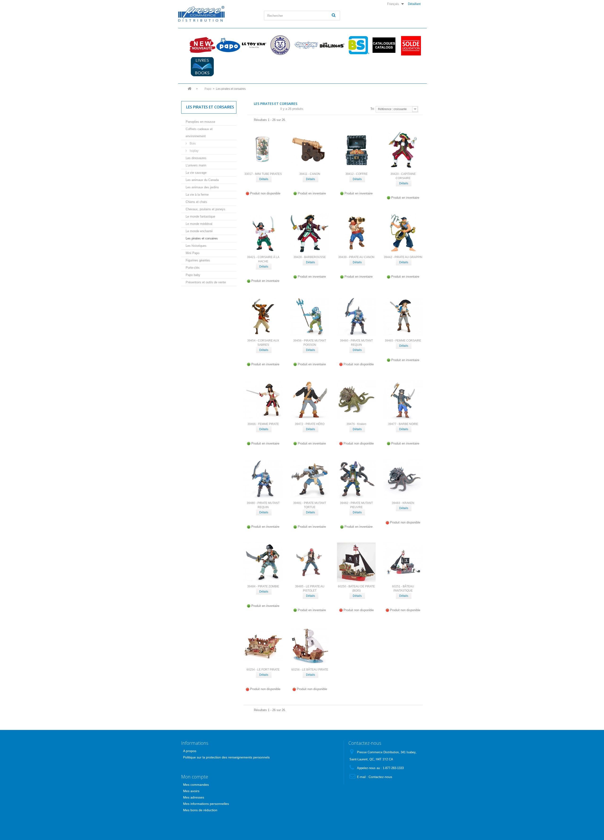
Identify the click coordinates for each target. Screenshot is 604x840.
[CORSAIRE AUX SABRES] (263, 316)
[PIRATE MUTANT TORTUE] (310, 479)
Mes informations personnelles (206, 804)
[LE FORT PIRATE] (263, 646)
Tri (372, 109)
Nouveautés (202, 45)
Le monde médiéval (199, 224)
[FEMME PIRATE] (263, 400)
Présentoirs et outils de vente (206, 282)
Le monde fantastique (200, 216)
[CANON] (310, 150)
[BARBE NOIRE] (403, 400)
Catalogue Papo (384, 45)
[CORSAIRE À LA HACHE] (263, 233)
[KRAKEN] (403, 479)
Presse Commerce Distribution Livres (202, 67)
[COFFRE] (356, 150)
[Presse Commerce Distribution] (217, 13)
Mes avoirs (191, 791)
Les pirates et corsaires (202, 238)
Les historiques (196, 245)
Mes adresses (193, 797)
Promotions (410, 45)
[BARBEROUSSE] (310, 233)
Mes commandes (196, 784)
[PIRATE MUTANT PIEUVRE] (356, 479)
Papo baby (193, 275)
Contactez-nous (380, 777)
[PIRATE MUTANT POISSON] (310, 316)
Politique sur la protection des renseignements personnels (226, 757)
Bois (192, 143)
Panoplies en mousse (200, 122)
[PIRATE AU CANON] (356, 233)
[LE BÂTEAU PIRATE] (310, 646)
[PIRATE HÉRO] (310, 400)
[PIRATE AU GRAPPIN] (403, 233)
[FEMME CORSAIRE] (403, 316)
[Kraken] (356, 400)
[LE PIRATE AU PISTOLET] (310, 562)
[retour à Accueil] (189, 90)
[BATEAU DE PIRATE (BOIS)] (356, 562)
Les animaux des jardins (202, 187)
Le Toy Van (254, 45)
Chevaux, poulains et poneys (205, 209)
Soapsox (306, 45)
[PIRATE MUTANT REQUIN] (356, 316)
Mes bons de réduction (200, 810)
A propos (189, 751)
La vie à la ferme (197, 194)
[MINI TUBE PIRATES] (263, 150)
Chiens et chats (196, 202)
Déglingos (332, 45)
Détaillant (414, 3)
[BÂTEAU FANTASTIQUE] (403, 562)
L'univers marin (196, 165)
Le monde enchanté (199, 231)
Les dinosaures (196, 158)
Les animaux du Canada (202, 180)
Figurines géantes (198, 260)
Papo (228, 45)
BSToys (358, 45)
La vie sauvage (196, 172)
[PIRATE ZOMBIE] (263, 562)
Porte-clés (193, 267)
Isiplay (194, 150)
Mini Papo (192, 253)
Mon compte (194, 777)
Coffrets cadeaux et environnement (199, 132)
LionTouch (280, 45)
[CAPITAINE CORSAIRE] (403, 150)
